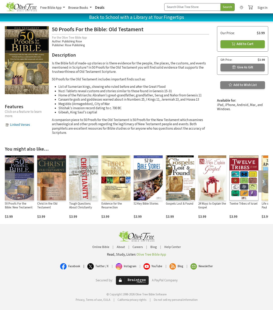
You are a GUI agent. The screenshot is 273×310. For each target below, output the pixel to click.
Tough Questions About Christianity (80, 206)
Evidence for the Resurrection (111, 206)
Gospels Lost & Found (179, 204)
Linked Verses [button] (20, 124)
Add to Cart (244, 44)
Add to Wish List (245, 85)
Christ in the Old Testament (47, 206)
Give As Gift (244, 67)
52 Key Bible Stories (146, 204)
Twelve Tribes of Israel (243, 204)
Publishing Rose (72, 41)
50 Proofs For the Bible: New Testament (19, 206)
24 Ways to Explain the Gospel (212, 206)
